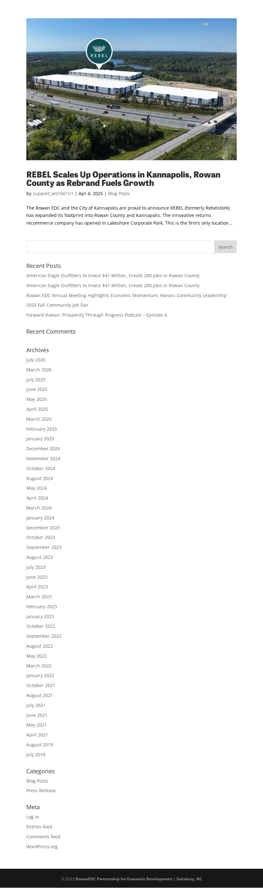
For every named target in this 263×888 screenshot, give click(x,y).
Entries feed (39, 827)
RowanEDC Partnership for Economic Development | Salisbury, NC (138, 879)
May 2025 (36, 399)
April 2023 (37, 587)
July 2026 (36, 360)
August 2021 (39, 695)
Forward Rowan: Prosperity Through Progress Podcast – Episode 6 (96, 315)
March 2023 (39, 596)
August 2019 (39, 745)
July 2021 (36, 705)
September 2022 (44, 636)
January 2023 (40, 616)
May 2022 (36, 656)
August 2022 (39, 646)
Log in (32, 817)
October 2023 (40, 537)
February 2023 (41, 606)
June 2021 (36, 715)
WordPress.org (42, 846)
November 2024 (43, 458)
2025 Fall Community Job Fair (57, 305)
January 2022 (40, 675)
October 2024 (40, 468)
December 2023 (43, 528)
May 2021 (36, 725)
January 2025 (40, 439)
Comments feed (43, 837)
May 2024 (36, 488)
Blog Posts (119, 193)
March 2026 (39, 370)
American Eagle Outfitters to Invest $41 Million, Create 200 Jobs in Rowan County (112, 275)
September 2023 (44, 547)
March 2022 (39, 666)
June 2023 (36, 577)
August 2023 (39, 557)
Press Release (41, 790)
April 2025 (37, 409)
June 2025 (36, 389)
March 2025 (39, 419)
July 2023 (36, 567)
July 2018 (36, 754)
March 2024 (39, 508)
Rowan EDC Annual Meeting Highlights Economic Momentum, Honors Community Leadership (126, 295)
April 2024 (37, 498)
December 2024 (43, 448)
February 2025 (41, 429)
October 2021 (40, 685)
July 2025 (36, 380)
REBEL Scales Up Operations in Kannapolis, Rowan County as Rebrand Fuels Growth (123, 178)
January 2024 (40, 518)
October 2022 (40, 626)
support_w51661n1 (53, 193)
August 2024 (39, 478)
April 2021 (37, 735)
